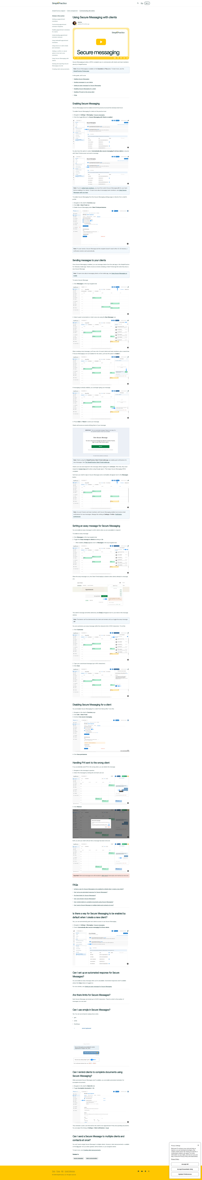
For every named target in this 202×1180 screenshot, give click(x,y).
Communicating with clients (87, 10)
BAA (62, 1171)
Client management (72, 10)
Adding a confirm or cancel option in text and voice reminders (59, 53)
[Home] (59, 3)
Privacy (58, 1171)
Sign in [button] (147, 3)
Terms (53, 1171)
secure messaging (78, 1158)
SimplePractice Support (58, 10)
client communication (91, 1158)
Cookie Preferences (70, 1171)
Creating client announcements (60, 69)
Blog (142, 3)
